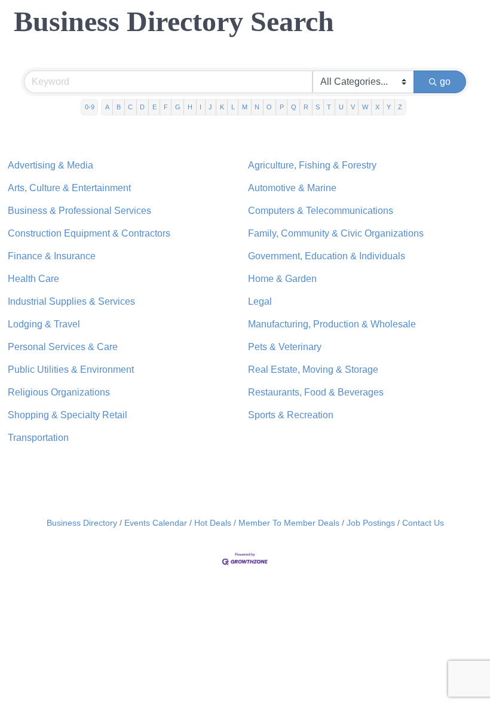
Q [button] (293, 107)
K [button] (222, 107)
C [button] (130, 107)
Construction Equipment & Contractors (89, 233)
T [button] (329, 107)
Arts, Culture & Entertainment (69, 188)
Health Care (33, 279)
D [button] (142, 107)
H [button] (190, 107)
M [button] (244, 107)
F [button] (166, 107)
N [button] (257, 107)
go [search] (445, 81)
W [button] (365, 107)
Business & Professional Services (79, 211)
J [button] (210, 107)
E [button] (154, 107)
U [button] (341, 107)
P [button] (282, 107)
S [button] (318, 107)
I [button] (200, 107)
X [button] (377, 107)
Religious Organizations (59, 392)
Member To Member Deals (288, 523)
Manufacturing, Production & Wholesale (332, 324)
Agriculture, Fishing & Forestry (312, 165)
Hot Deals (212, 523)
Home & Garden (282, 279)
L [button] (233, 107)
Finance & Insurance (52, 256)
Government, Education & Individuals (326, 256)
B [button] (119, 107)
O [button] (269, 107)
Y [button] (389, 107)
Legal (260, 301)
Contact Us (423, 523)
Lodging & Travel (44, 324)
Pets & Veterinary (284, 347)
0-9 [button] (89, 107)
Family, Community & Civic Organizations (336, 233)
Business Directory (82, 523)
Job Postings (371, 523)
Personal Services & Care (63, 347)
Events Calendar (155, 523)
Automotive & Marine (292, 188)
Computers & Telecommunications (320, 211)
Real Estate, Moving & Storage (313, 369)
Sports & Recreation (290, 415)
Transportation (38, 438)
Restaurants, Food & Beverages (316, 392)
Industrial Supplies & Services (71, 301)
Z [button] (400, 107)
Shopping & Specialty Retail (67, 415)
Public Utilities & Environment (71, 369)
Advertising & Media (50, 165)
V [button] (353, 107)
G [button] (177, 107)
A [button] (107, 107)
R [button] (306, 107)
